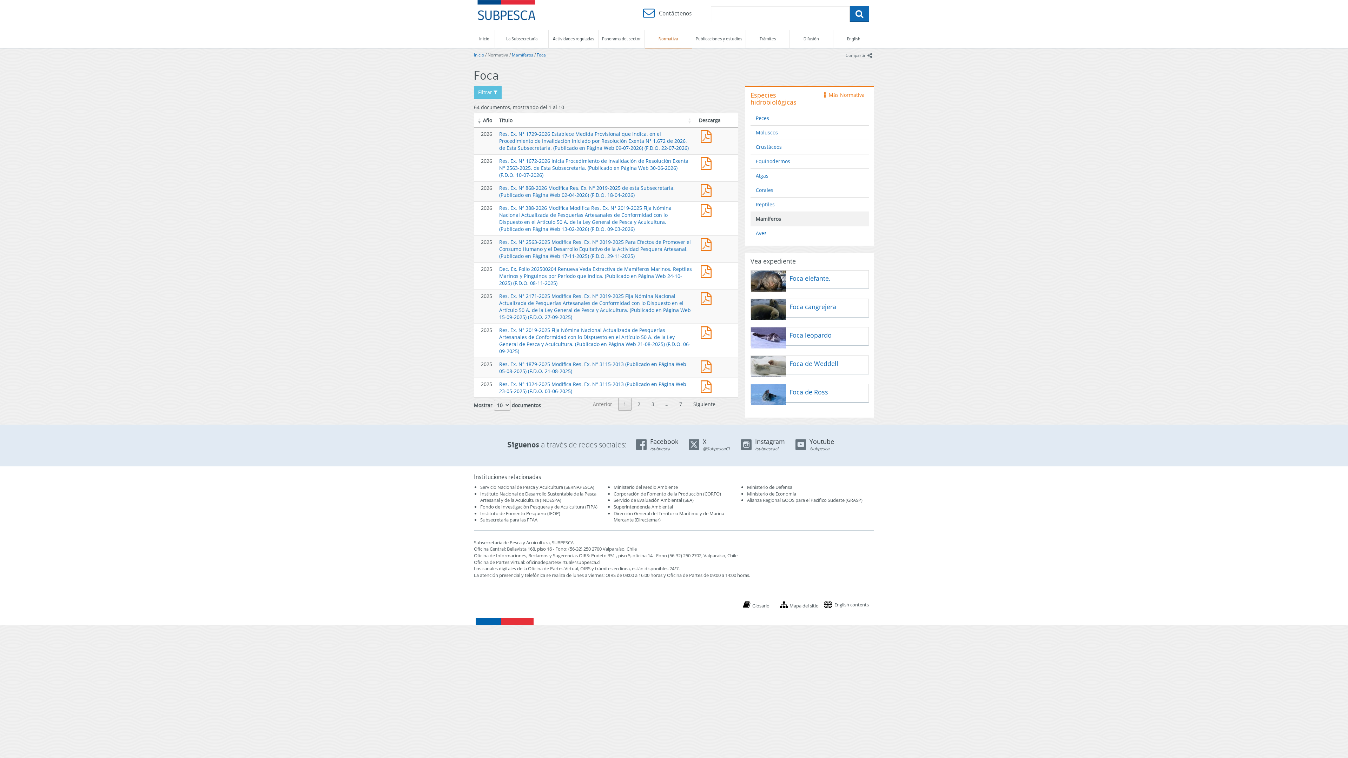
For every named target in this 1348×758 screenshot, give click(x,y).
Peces (762, 118)
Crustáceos (769, 147)
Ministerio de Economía (771, 494)
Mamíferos (522, 55)
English (853, 38)
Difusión (811, 38)
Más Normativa (845, 95)
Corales (764, 190)
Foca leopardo (810, 335)
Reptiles (765, 204)
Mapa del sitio (804, 606)
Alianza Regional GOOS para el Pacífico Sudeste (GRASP (804, 500)
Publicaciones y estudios (719, 38)
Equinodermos (773, 161)
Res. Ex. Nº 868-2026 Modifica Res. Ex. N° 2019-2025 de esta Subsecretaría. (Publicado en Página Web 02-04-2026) (708, 190)
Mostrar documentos (507, 405)
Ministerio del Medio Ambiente (646, 487)
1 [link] (624, 404)
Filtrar (486, 92)
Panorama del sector (621, 38)
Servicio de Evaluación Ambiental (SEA (653, 500)
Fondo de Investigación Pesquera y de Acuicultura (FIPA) (538, 507)
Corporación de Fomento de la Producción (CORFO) (667, 494)
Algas (762, 175)
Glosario (760, 606)
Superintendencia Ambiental (643, 507)
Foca (541, 55)
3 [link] (653, 404)
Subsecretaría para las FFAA (508, 520)
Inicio (484, 38)
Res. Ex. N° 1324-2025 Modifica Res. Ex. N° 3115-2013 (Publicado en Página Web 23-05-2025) (708, 386)
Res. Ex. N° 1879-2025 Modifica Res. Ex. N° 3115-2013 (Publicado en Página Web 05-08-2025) (708, 366)
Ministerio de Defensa (769, 487)
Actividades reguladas (573, 38)
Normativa (668, 38)
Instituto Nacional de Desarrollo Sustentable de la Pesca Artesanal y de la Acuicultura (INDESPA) (538, 497)
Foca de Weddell (813, 363)
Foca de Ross (808, 392)
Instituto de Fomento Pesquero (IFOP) (520, 513)
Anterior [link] (602, 404)
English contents (851, 604)
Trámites (768, 38)
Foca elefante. (810, 278)
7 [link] (680, 404)
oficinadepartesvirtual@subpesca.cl (563, 562)
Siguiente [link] (704, 404)
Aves (761, 233)
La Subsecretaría (521, 38)
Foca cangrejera (812, 306)
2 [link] (638, 404)
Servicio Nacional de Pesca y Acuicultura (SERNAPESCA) (537, 487)
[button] (479, 120)
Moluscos (767, 132)
